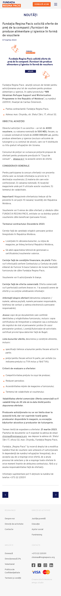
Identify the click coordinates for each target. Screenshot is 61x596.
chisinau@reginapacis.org (14, 436)
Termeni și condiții (13, 578)
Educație (36, 524)
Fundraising (37, 534)
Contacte (9, 529)
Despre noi (10, 518)
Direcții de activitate (14, 524)
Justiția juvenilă (38, 518)
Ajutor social (37, 529)
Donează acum (41, 4)
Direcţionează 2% (13, 559)
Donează (9, 553)
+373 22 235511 (39, 553)
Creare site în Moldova (42, 579)
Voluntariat (10, 564)
